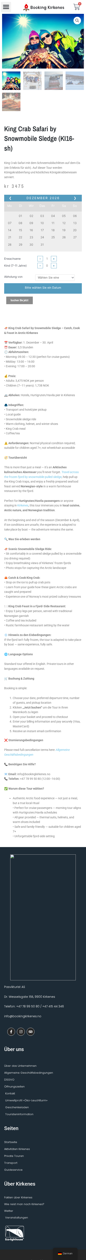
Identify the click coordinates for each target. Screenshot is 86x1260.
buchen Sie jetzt (19, 300)
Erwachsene (12, 258)
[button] (6, 7)
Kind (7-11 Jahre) (15, 265)
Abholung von (13, 276)
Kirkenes (22, 505)
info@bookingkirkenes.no (22, 1016)
